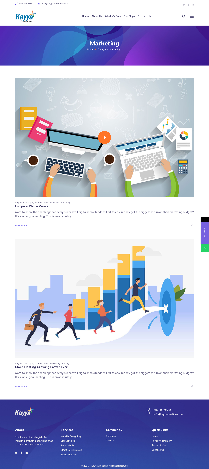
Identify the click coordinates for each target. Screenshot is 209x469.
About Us (97, 16)
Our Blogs (129, 16)
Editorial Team (42, 202)
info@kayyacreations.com (55, 3)
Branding (54, 202)
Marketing (66, 202)
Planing (65, 363)
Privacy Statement (162, 440)
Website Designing (71, 436)
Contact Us (144, 16)
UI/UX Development (71, 449)
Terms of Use (159, 445)
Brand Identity (69, 454)
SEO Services (68, 440)
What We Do (112, 16)
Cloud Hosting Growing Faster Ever (41, 367)
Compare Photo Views (31, 206)
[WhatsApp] (205, 248)
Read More (21, 225)
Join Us (110, 440)
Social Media (67, 445)
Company (111, 436)
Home (85, 16)
